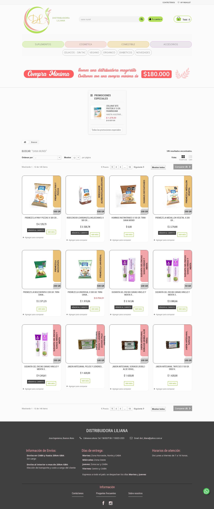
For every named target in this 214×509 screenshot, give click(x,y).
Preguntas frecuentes (106, 493)
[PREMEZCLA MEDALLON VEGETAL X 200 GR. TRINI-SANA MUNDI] (172, 195)
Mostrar (67, 157)
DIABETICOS (125, 52)
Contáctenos (169, 2)
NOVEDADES (143, 52)
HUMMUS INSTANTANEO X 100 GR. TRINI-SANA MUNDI (129, 219)
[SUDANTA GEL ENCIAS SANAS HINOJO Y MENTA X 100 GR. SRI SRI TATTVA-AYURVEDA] (129, 269)
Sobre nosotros (135, 493)
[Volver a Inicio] (25, 142)
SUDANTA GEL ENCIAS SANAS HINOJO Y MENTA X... (129, 293)
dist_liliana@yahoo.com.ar (151, 438)
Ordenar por (27, 157)
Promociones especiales (102, 97)
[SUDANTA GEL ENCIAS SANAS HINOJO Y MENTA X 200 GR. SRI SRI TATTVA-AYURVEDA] (41, 344)
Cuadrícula (183, 159)
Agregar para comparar (34, 237)
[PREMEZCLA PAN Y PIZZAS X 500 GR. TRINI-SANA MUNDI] (41, 195)
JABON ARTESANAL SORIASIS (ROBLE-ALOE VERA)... (128, 367)
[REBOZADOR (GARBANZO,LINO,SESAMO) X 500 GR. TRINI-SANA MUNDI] (85, 195)
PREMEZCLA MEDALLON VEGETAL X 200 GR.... (172, 219)
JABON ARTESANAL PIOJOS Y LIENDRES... (85, 366)
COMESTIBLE (128, 44)
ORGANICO (109, 52)
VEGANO (94, 52)
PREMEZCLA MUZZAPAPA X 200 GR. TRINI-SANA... (41, 293)
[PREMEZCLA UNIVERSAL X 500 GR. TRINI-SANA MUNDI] (85, 269)
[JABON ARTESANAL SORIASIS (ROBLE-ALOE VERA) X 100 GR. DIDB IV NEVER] (129, 344)
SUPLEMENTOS (43, 44)
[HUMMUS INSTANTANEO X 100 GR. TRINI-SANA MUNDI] (129, 195)
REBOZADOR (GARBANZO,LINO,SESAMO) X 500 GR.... (85, 219)
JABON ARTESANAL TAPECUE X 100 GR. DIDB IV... (172, 367)
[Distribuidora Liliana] (49, 20)
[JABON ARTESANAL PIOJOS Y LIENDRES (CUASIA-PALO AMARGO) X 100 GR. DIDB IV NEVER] (85, 344)
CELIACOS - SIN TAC (75, 52)
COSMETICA (85, 44)
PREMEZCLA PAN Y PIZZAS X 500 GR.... (41, 217)
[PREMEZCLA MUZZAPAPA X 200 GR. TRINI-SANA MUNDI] (41, 269)
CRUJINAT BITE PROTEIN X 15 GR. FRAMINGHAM (113, 108)
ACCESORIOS (171, 44)
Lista (190, 159)
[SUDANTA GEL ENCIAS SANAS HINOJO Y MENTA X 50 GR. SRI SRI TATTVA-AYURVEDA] (172, 269)
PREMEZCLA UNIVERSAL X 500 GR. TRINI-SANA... (85, 293)
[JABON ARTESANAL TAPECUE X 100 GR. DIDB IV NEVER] (172, 344)
